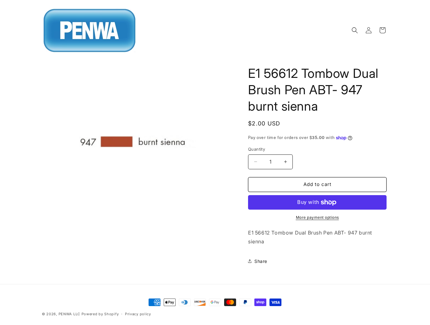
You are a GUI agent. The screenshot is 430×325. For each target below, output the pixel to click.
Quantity (256, 149)
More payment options (317, 217)
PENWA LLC (69, 314)
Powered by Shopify (100, 314)
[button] (355, 30)
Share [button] (260, 261)
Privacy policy (138, 314)
